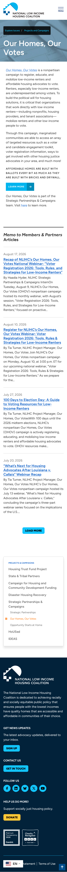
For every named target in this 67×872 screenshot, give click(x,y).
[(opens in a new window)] (7, 788)
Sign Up (11, 748)
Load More (33, 530)
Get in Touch (16, 768)
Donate (12, 817)
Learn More (16, 186)
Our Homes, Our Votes (23, 618)
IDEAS (12, 639)
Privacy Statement (23, 863)
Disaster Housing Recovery (27, 595)
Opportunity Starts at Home (26, 625)
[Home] (23, 10)
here (24, 205)
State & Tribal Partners (24, 576)
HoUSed (14, 632)
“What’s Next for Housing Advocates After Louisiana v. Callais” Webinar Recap (27, 470)
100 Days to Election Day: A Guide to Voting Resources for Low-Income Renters (31, 404)
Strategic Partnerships (23, 612)
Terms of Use (47, 863)
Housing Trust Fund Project (27, 569)
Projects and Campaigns (36, 30)
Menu (61, 11)
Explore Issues (12, 30)
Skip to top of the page (62, 867)
